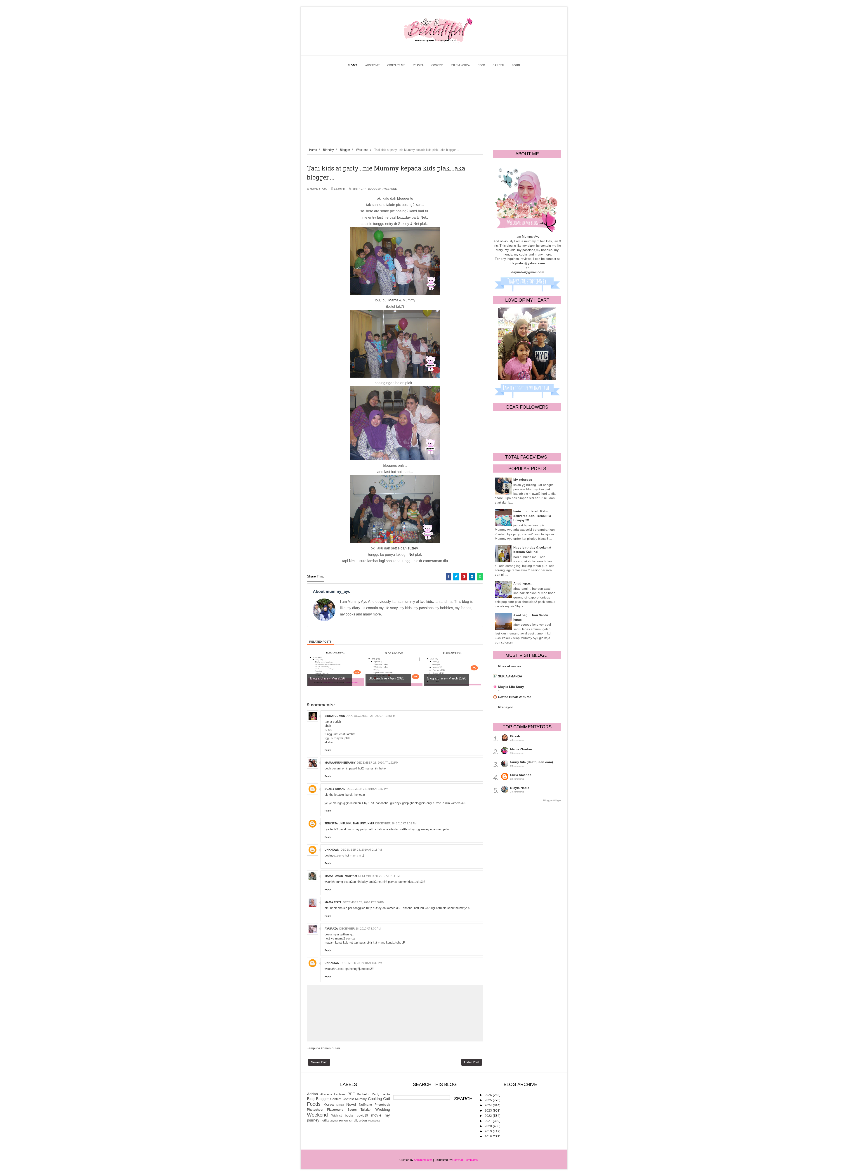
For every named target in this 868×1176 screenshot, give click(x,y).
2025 (489, 1100)
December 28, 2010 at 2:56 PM (363, 902)
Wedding (382, 1109)
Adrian (312, 1094)
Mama (393, 300)
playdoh (334, 1120)
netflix (325, 1120)
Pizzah (515, 736)
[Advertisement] (434, 109)
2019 (489, 1131)
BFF (351, 1094)
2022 (489, 1115)
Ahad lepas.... (523, 583)
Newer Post (319, 1062)
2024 (489, 1105)
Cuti (386, 1099)
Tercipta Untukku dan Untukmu (349, 823)
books (349, 1115)
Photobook (382, 1104)
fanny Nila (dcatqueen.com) (531, 762)
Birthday (359, 188)
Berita (386, 1094)
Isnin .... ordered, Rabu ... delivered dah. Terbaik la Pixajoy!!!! (532, 515)
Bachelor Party (368, 1094)
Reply (328, 750)
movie (376, 1115)
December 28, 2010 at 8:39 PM (361, 963)
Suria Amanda (520, 775)
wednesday (374, 1120)
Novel (351, 1104)
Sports (352, 1109)
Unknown (332, 849)
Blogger (374, 188)
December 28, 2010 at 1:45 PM (374, 715)
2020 (489, 1126)
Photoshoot (315, 1109)
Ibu (377, 300)
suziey (413, 548)
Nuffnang (365, 1104)
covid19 (362, 1115)
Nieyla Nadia (519, 788)
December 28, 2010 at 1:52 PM (377, 762)
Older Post (471, 1062)
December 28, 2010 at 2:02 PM (396, 823)
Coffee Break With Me (514, 697)
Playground (335, 1109)
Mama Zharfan (521, 749)
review (343, 1120)
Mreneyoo (505, 707)
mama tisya (333, 902)
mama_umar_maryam (341, 876)
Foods (314, 1104)
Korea (329, 1104)
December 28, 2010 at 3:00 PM (360, 928)
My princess (522, 479)
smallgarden (358, 1120)
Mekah (340, 1104)
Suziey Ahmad (335, 788)
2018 (489, 1136)
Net (411, 554)
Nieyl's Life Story (511, 687)
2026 (489, 1095)
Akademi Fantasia (332, 1094)
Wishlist (336, 1115)
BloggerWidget (552, 800)
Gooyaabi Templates (465, 1160)
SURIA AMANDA (510, 676)
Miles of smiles (509, 666)
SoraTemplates (423, 1160)
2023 (489, 1110)
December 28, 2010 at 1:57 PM (367, 788)
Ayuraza (331, 928)
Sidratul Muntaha (339, 715)
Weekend (390, 188)
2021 (489, 1121)
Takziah (366, 1109)
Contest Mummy (355, 1099)
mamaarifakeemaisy (340, 762)
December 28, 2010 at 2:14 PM (379, 876)
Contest (335, 1099)
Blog (310, 1099)
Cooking (375, 1099)
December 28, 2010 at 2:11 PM (361, 849)
